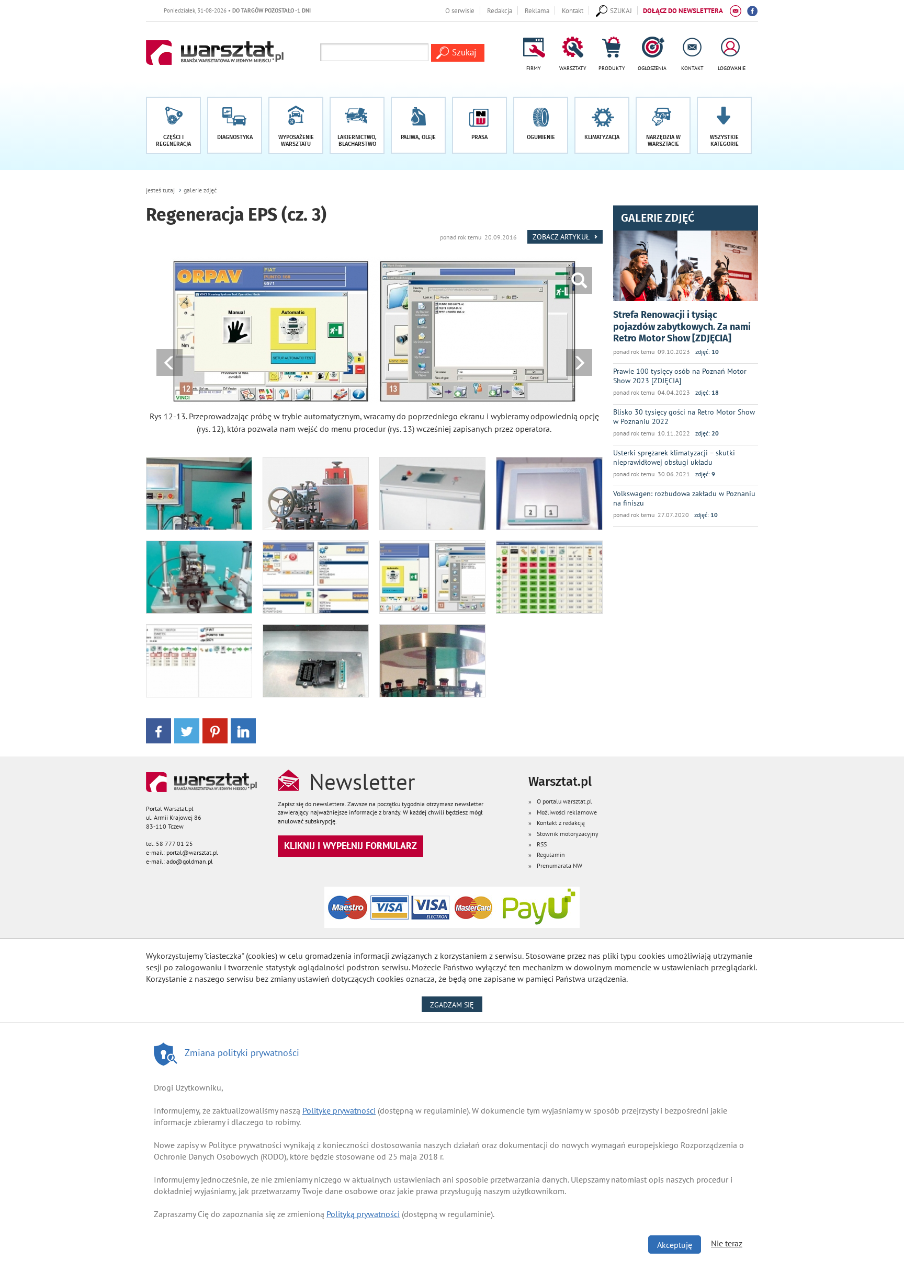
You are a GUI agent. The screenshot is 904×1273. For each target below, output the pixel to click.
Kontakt (572, 10)
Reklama (537, 10)
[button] (724, 125)
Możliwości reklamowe (567, 812)
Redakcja (499, 10)
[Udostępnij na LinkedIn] (243, 730)
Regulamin (551, 854)
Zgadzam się (456, 1005)
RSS (542, 844)
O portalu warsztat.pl (564, 801)
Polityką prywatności (363, 1214)
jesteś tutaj (160, 190)
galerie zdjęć (200, 190)
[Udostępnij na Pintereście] (215, 730)
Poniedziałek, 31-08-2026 (207, 10)
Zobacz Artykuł (562, 237)
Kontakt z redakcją (561, 823)
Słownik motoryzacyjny (567, 834)
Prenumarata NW (559, 865)
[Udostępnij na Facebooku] (158, 730)
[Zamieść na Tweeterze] (186, 730)
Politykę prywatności (339, 1110)
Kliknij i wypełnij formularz (350, 846)
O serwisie (459, 10)
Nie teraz (726, 1243)
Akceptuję (674, 1245)
